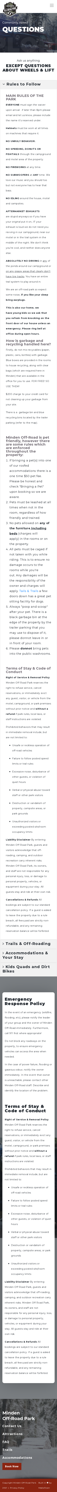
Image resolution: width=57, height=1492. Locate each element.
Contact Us (11, 1426)
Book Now (12, 1466)
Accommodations (17, 1457)
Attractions (12, 1434)
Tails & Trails (28, 591)
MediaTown (44, 1488)
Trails (7, 1450)
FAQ (5, 1442)
